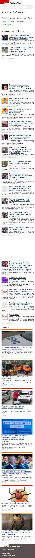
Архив (12, 18)
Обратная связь (6, 552)
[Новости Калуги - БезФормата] (11, 2)
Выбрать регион (6, 553)
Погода (30, 18)
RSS (13, 555)
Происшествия (8, 21)
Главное (5, 18)
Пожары (19, 21)
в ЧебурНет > (7, 25)
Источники (21, 18)
